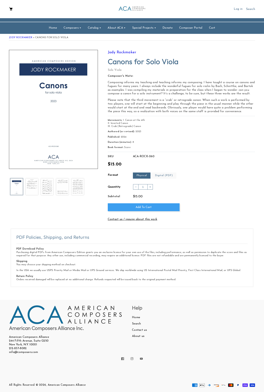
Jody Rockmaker (20, 37)
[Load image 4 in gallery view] (62, 187)
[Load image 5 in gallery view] (77, 187)
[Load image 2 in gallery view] (32, 187)
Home (136, 317)
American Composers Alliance (67, 385)
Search (136, 323)
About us (138, 336)
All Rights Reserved (21, 385)
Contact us (139, 330)
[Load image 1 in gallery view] (16, 187)
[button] (11, 9)
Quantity (114, 186)
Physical (141, 175)
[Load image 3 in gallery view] (47, 187)
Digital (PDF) (164, 175)
